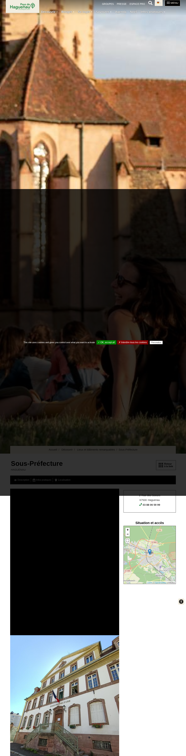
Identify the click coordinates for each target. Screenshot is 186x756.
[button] (172, 3)
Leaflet (149, 582)
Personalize (156, 342)
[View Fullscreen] (127, 540)
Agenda (120, 11)
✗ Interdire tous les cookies (133, 342)
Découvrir (48, 11)
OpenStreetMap (160, 582)
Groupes (108, 4)
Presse (122, 4)
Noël (133, 11)
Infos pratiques (152, 11)
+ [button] (128, 530)
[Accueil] (22, 6)
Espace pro (137, 4)
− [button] (128, 534)
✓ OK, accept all (106, 342)
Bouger (67, 11)
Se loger (84, 11)
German (159, 3)
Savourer (103, 11)
